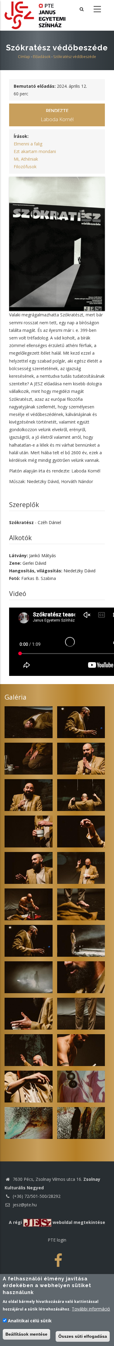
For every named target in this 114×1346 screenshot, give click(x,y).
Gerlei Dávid (34, 563)
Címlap (24, 56)
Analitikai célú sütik (30, 1321)
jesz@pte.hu (24, 1205)
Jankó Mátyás (42, 555)
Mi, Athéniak (26, 159)
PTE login (57, 1240)
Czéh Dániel (49, 522)
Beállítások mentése (26, 1334)
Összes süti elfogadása (82, 1336)
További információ (91, 1309)
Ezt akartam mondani (35, 151)
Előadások (41, 56)
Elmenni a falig (28, 144)
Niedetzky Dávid (79, 571)
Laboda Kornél (57, 119)
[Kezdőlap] (35, 15)
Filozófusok (25, 166)
